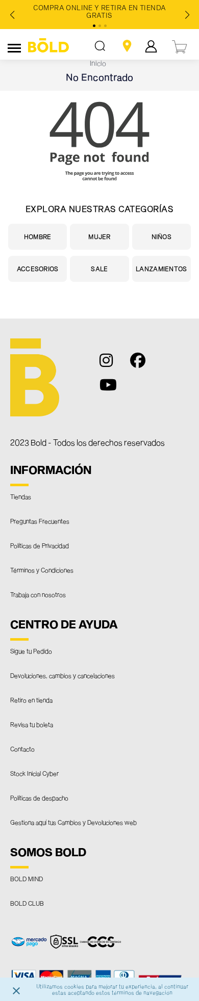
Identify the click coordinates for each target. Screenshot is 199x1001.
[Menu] (14, 46)
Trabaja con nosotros (38, 594)
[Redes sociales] (112, 365)
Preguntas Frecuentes (39, 520)
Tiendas (20, 496)
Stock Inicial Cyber (34, 773)
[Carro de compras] (180, 45)
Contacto (22, 748)
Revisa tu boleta (31, 724)
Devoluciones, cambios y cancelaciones (62, 675)
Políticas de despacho (39, 797)
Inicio (98, 63)
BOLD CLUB (27, 903)
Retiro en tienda (31, 699)
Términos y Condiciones (41, 569)
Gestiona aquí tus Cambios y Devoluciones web (73, 822)
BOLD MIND (26, 878)
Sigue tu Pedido (31, 650)
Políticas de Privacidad (39, 545)
